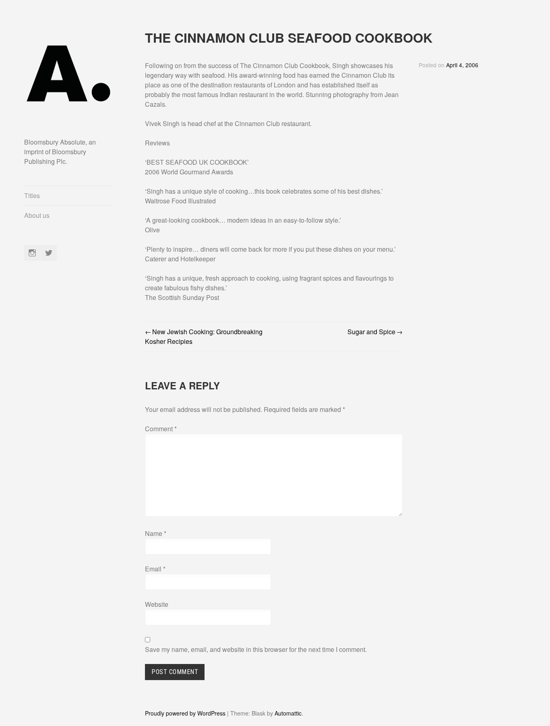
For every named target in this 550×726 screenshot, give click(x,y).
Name (155, 533)
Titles (32, 195)
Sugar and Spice (371, 331)
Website (156, 604)
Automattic (288, 713)
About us (37, 215)
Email (155, 568)
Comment (161, 428)
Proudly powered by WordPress (185, 713)
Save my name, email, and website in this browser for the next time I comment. (256, 649)
